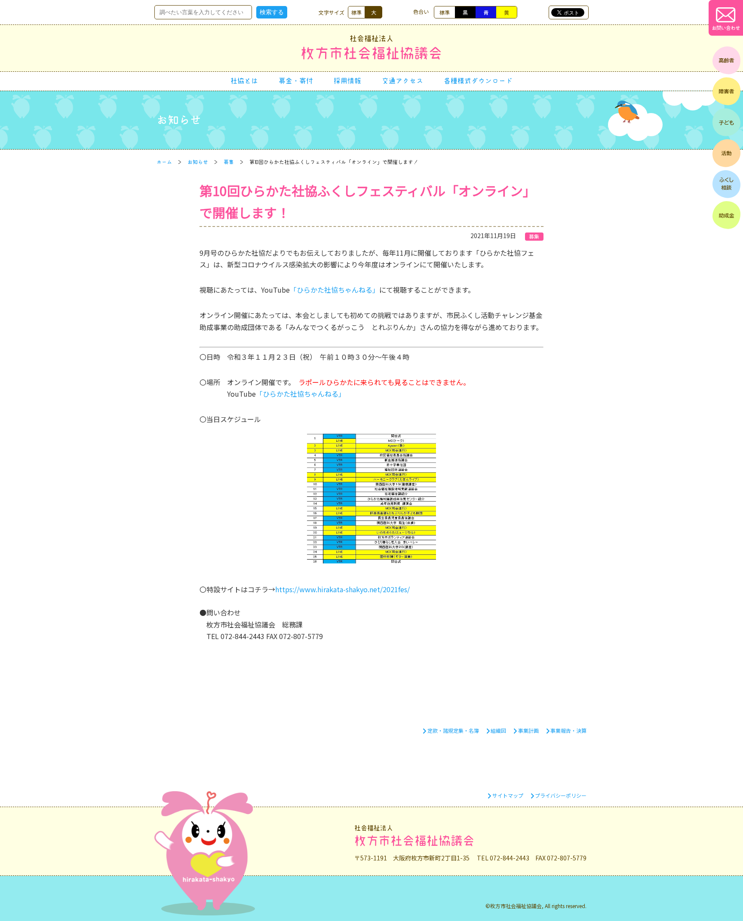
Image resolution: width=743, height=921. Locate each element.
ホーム (164, 162)
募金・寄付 (296, 80)
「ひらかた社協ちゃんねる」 (334, 290)
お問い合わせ (726, 28)
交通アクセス (402, 80)
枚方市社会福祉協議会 (371, 47)
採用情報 (347, 80)
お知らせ (197, 162)
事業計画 (528, 730)
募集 (229, 162)
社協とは (244, 80)
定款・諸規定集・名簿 (453, 730)
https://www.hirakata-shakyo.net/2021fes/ (342, 589)
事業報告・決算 (568, 730)
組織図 (498, 730)
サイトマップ (507, 795)
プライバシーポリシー (560, 795)
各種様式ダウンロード (478, 80)
